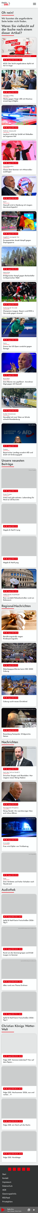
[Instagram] (19, 1169)
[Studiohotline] (28, 1169)
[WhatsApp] (9, 1169)
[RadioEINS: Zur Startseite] (17, 4)
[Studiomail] (23, 1169)
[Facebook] (14, 1169)
